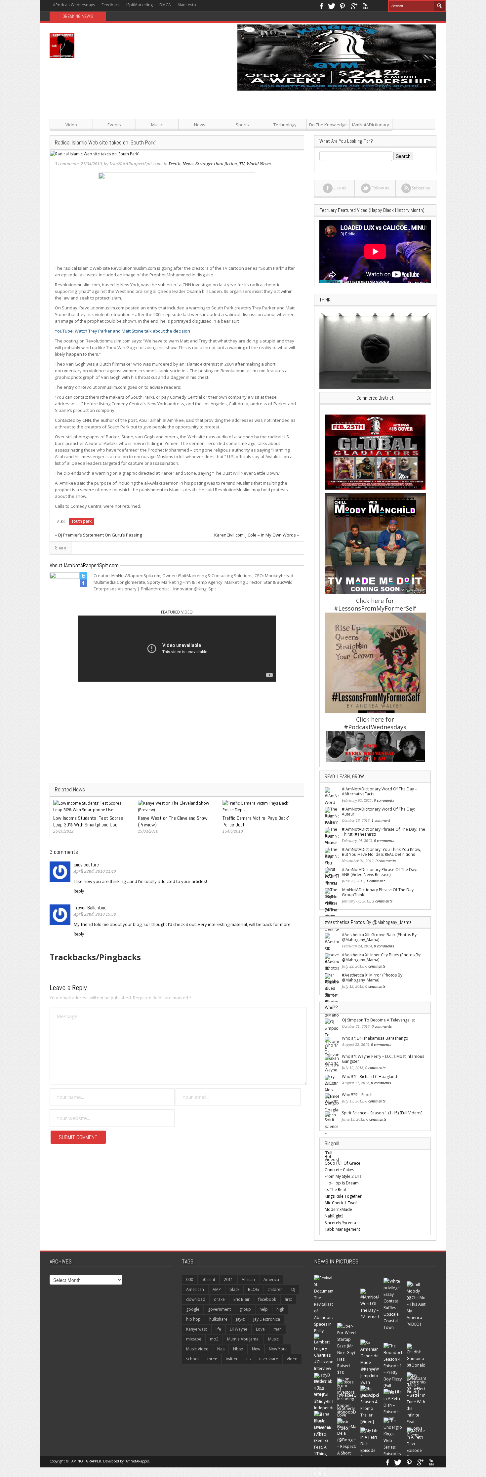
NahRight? (334, 1216)
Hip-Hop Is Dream (342, 1183)
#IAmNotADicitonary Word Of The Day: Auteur (378, 811)
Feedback (110, 5)
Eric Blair (241, 1299)
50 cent (208, 1279)
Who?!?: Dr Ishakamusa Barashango (375, 1038)
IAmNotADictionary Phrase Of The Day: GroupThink (378, 892)
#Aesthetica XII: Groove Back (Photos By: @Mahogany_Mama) (380, 937)
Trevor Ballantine (90, 907)
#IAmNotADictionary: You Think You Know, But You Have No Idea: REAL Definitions (381, 852)
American (195, 1289)
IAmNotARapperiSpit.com (135, 163)
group (245, 1309)
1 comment (381, 820)
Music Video (197, 1349)
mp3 (214, 1339)
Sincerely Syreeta (340, 1222)
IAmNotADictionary (370, 125)
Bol (328, 1156)
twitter (232, 1359)
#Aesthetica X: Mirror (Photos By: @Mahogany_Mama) (372, 977)
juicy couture (86, 864)
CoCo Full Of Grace (342, 1163)
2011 (228, 1279)
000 (189, 1279)
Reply (79, 891)
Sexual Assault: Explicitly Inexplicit (144, 16)
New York (278, 1349)
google (192, 1309)
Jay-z (240, 1319)
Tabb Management (342, 1229)
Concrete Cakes (339, 1170)
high (280, 1309)
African (248, 1279)
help (264, 1309)
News (199, 125)
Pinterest (343, 5)
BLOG (253, 1289)
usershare (268, 1359)
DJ (293, 1289)
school (192, 1359)
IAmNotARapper (137, 1461)
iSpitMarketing (139, 5)
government (219, 1309)
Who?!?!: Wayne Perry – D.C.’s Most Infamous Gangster (383, 1059)
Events (114, 125)
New (256, 1349)
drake (219, 1299)
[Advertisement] (309, 137)
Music (157, 125)
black (234, 1289)
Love (260, 1329)
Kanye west (196, 1329)
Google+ (354, 5)
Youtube (365, 5)
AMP (217, 1289)
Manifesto (187, 5)
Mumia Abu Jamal (243, 1339)
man (277, 1329)
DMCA (165, 5)
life (218, 1329)
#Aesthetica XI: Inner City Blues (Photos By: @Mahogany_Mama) (381, 957)
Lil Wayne (238, 1329)
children (275, 1289)
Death (175, 163)
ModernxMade (338, 1209)
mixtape (193, 1339)
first (288, 1299)
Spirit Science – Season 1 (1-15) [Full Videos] (382, 1113)
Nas (220, 1349)
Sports (242, 125)
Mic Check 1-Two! (341, 1203)
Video (71, 125)
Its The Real (335, 1189)
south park (81, 521)
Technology (285, 125)
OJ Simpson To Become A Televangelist (378, 1020)
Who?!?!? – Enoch (357, 1095)
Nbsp (238, 1349)
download (195, 1299)
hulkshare (218, 1319)
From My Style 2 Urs (343, 1176)
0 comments (384, 800)
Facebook (321, 5)
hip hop (193, 1319)
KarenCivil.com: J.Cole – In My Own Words (255, 535)
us (248, 1359)
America (271, 1279)
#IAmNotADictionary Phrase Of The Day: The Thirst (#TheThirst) (383, 831)
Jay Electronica (266, 1319)
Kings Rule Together (343, 1196)
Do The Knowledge (328, 125)
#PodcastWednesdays (74, 5)
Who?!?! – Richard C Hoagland (369, 1076)
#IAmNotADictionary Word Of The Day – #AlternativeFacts (379, 791)
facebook (267, 1299)
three (212, 1359)
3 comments (67, 163)
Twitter (332, 5)
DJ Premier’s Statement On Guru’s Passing (100, 535)
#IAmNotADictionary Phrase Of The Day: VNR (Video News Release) (379, 872)
